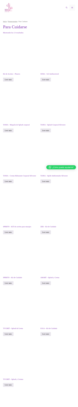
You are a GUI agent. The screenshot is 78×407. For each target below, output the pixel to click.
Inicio (5, 21)
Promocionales (12, 21)
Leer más (8, 80)
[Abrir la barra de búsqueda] (66, 8)
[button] (61, 167)
